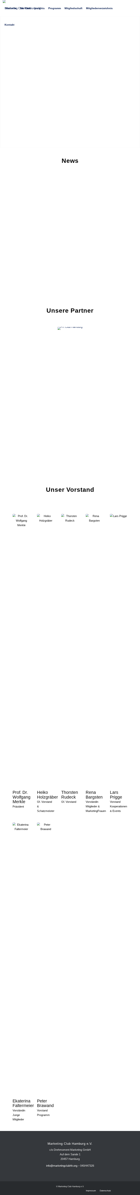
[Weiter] (119, 384)
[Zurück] (20, 384)
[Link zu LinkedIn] (4, 41)
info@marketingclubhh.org (61, 1165)
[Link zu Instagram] (9, 41)
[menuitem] (10, 8)
